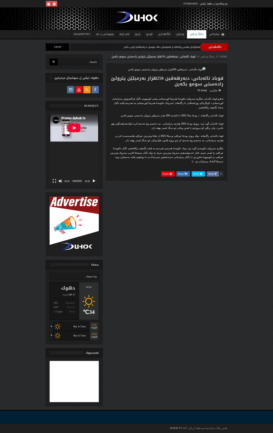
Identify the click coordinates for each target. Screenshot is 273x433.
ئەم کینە (124, 34)
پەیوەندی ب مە (105, 34)
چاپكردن (213, 90)
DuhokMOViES (82, 34)
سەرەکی (214, 34)
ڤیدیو (149, 34)
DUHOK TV (176, 428)
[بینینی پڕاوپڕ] (54, 181)
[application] (74, 149)
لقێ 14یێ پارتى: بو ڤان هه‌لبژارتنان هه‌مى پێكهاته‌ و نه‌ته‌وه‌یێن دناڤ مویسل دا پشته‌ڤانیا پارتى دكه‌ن (187, 47)
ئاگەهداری (164, 34)
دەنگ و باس (197, 34)
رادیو (137, 34)
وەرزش (180, 34)
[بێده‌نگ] (60, 181)
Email (204, 90)
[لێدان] (94, 181)
